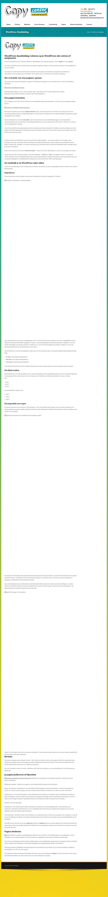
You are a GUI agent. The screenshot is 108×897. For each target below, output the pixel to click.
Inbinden (27, 24)
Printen (17, 24)
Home (9, 24)
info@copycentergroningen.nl (92, 17)
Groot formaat (39, 24)
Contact (89, 24)
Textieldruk (53, 24)
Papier (63, 24)
